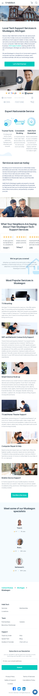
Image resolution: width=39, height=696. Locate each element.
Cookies (10, 684)
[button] (35, 692)
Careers (22, 622)
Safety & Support (10, 680)
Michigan (20, 588)
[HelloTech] (11, 3)
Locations (5, 611)
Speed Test (5, 639)
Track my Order (7, 635)
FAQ (21, 635)
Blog (21, 639)
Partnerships (6, 622)
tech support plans (15, 46)
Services (4, 608)
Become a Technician (9, 625)
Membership (24, 608)
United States (7, 588)
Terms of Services (29, 676)
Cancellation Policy (29, 680)
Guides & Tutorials (8, 642)
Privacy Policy (10, 676)
